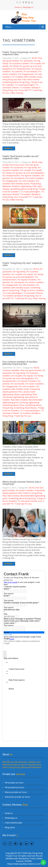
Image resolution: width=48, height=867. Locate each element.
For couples (36, 63)
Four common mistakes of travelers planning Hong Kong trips (19, 362)
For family (14, 66)
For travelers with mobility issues (27, 76)
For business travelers (19, 63)
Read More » (8, 148)
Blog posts (10, 827)
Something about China (13, 405)
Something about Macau (25, 407)
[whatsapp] (16, 2)
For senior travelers (34, 178)
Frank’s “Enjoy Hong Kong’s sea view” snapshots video (20, 53)
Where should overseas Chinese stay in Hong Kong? (21, 482)
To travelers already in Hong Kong (18, 295)
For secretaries (30, 71)
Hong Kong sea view (11, 79)
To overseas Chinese (33, 293)
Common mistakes (11, 370)
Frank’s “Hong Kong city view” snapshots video (22, 264)
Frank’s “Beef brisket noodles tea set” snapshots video (20, 157)
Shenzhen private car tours (17, 797)
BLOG (34, 58)
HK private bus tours (14, 787)
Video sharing (16, 93)
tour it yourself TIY (23, 90)
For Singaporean (26, 74)
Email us (18, 7)
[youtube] (28, 2)
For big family (30, 167)
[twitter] (22, 2)
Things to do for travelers (32, 290)
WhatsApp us (28, 7)
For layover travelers (30, 175)
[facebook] (19, 2)
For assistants (26, 60)
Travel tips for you (23, 298)
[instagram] (25, 2)
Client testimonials (13, 822)
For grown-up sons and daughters (28, 173)
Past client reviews (30, 79)
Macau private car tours (16, 792)
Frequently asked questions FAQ (21, 390)
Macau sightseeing (23, 394)
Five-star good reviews (31, 370)
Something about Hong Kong (16, 82)
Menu (8, 27)
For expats (37, 170)
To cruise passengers (25, 85)
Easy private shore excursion (22, 163)
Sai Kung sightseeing (29, 402)
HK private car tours (14, 782)
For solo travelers (27, 181)
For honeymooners (22, 68)
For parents (17, 71)
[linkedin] (31, 2)
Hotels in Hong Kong (32, 493)
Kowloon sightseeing (22, 186)
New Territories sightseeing (19, 395)
